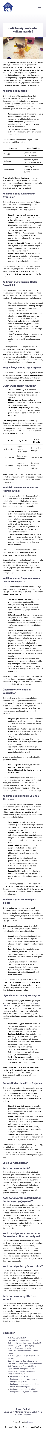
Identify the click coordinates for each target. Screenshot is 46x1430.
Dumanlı (30, 1422)
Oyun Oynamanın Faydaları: (21, 1348)
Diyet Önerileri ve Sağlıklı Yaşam (21, 1369)
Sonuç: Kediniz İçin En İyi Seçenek (21, 1371)
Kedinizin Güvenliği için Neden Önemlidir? (24, 1343)
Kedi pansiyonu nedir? (19, 1376)
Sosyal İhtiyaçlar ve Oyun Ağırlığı (21, 1345)
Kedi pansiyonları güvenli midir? (23, 1389)
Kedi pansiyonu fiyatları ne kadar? (24, 1392)
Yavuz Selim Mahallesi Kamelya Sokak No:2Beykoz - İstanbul (23, 1412)
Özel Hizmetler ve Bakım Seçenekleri (22, 1361)
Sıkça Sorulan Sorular (16, 1374)
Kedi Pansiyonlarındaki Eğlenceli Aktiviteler (25, 1363)
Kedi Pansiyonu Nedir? (17, 1338)
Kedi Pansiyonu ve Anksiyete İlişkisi (22, 1366)
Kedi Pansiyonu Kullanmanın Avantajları (23, 1340)
